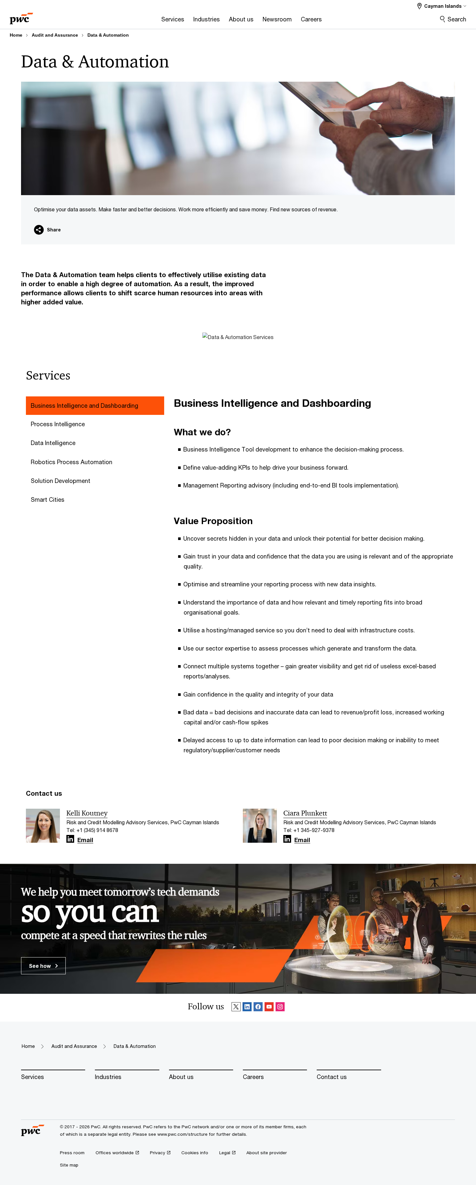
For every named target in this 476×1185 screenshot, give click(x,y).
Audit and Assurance (55, 35)
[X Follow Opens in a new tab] (236, 1008)
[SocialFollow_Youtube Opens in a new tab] (269, 1008)
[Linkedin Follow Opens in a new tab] (70, 839)
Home (16, 35)
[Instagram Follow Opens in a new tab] (280, 1008)
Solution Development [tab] (60, 480)
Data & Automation (108, 35)
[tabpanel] (317, 579)
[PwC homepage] (21, 16)
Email (85, 840)
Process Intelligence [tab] (58, 424)
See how (40, 966)
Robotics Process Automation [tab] (71, 461)
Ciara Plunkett (305, 813)
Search (457, 19)
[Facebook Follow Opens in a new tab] (258, 1008)
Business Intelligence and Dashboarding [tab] (84, 405)
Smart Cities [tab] (47, 499)
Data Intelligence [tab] (53, 442)
